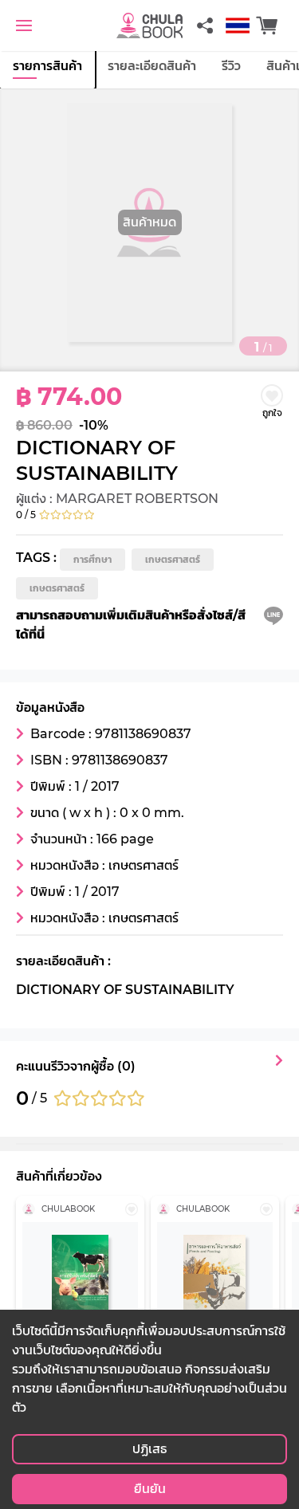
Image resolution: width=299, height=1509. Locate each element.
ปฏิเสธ (149, 1448)
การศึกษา (92, 559)
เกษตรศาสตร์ (172, 559)
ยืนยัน (150, 1488)
